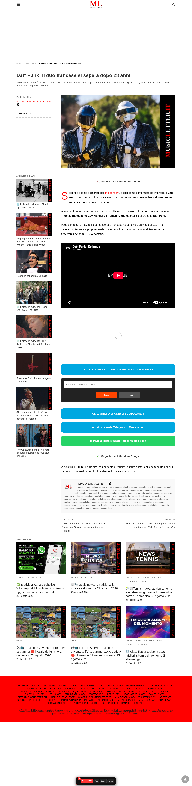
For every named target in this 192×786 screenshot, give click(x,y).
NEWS (38, 578)
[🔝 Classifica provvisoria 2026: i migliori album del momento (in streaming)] (151, 622)
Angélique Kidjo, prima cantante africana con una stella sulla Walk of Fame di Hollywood (33, 241)
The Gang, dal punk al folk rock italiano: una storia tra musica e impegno (33, 453)
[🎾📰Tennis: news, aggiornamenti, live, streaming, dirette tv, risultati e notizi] (151, 558)
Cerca (106, 395)
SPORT (146, 578)
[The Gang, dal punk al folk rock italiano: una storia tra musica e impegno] (34, 435)
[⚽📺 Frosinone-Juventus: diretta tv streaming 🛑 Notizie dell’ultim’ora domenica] (41, 622)
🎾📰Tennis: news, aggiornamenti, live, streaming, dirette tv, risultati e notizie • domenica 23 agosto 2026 (149, 592)
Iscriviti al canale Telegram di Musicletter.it (118, 427)
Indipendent (112, 192)
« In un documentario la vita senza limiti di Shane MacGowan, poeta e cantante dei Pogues (84, 527)
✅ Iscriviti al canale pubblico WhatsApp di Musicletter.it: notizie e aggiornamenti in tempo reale (40, 588)
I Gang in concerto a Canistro (31, 276)
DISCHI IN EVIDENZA (145, 641)
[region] (96, 33)
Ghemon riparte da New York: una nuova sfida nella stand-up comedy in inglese (32, 415)
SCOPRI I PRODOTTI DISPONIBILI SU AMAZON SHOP (118, 369)
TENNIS (143, 582)
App (96, 781)
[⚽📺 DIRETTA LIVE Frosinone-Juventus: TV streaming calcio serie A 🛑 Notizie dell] (96, 622)
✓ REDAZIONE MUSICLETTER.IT (91, 484)
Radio (103, 781)
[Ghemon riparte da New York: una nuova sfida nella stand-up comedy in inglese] (34, 398)
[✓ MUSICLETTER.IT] (96, 4)
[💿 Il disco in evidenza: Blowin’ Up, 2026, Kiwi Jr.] (34, 190)
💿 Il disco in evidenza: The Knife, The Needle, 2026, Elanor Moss (33, 344)
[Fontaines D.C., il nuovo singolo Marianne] (34, 364)
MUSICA (30, 578)
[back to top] (185, 779)
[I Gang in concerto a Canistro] (34, 261)
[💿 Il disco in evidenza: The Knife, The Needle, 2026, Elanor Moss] (34, 326)
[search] (174, 4)
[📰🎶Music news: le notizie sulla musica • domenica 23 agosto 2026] (96, 558)
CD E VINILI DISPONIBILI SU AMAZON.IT (118, 413)
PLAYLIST (130, 645)
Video (111, 781)
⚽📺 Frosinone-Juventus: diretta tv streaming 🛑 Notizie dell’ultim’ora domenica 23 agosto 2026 (40, 651)
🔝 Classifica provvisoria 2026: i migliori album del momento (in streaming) (147, 655)
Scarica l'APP (87, 781)
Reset (130, 395)
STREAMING (156, 578)
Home (19, 63)
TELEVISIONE (132, 582)
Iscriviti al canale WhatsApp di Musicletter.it (118, 440)
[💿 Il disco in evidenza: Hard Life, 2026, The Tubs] (34, 292)
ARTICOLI (30, 63)
